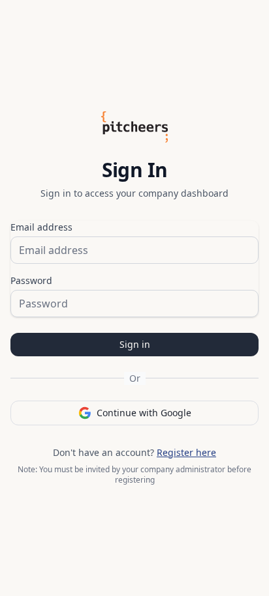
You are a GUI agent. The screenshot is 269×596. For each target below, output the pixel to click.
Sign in (134, 344)
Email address (41, 227)
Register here (186, 452)
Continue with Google (144, 412)
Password (31, 280)
